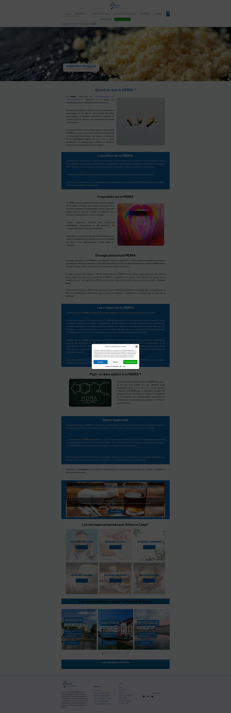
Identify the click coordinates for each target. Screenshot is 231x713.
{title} (121, 366)
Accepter (100, 362)
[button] (136, 347)
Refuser (115, 362)
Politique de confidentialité (112, 366)
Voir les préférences (130, 362)
